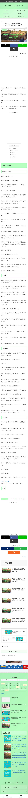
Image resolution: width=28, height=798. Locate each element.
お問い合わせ (5, 791)
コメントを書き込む (14, 651)
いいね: (13, 158)
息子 (23, 498)
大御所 (13, 152)
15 (24, 685)
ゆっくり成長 (13, 148)
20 (17, 686)
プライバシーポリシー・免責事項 (9, 787)
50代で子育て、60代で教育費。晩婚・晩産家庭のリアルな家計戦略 (19, 738)
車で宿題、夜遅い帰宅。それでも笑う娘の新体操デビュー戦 (19, 746)
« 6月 (2, 693)
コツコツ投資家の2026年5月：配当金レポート (19, 772)
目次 (12, 145)
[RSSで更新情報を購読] (14, 552)
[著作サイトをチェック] (7, 548)
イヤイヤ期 (12, 498)
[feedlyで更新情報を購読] (20, 548)
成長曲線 (13, 154)
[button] (14, 49)
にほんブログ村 (5, 481)
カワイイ (18, 498)
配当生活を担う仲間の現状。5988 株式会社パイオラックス (19, 764)
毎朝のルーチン (15, 150)
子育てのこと (5, 498)
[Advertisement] (14, 71)
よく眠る (13, 156)
